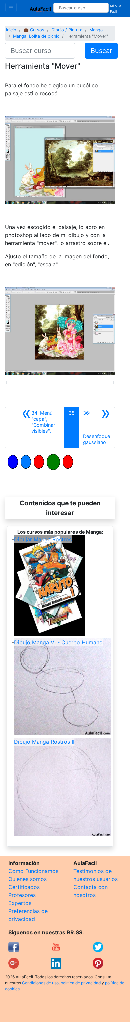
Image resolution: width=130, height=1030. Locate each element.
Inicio (11, 29)
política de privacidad (81, 982)
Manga (96, 29)
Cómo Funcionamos (33, 871)
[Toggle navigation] (11, 7)
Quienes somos (27, 879)
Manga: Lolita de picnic (36, 36)
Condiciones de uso (40, 982)
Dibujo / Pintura (66, 29)
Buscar (101, 51)
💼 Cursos (33, 29)
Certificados (24, 887)
